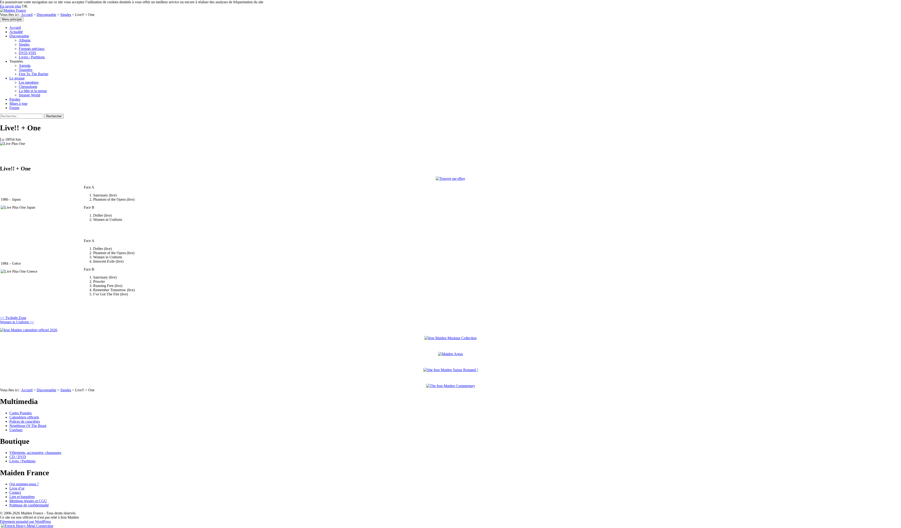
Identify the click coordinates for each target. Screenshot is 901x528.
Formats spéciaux (32, 49)
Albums (25, 40)
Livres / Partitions (32, 57)
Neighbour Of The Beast (27, 426)
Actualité (16, 32)
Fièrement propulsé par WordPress (25, 522)
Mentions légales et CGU (28, 501)
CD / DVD (17, 457)
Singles (65, 15)
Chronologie (28, 87)
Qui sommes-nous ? (24, 484)
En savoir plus (10, 6)
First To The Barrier (33, 74)
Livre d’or (16, 488)
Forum (14, 108)
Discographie (46, 15)
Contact (15, 492)
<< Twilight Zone (13, 318)
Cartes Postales (20, 413)
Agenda (25, 66)
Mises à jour (18, 104)
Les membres (28, 82)
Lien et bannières (22, 497)
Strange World (29, 95)
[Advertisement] (55, 308)
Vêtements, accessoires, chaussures (35, 453)
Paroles (14, 99)
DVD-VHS (27, 53)
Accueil (27, 15)
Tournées (25, 70)
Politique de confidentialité (29, 505)
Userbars (16, 430)
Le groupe (17, 78)
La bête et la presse (33, 91)
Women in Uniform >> (17, 322)
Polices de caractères (24, 421)
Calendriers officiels (24, 417)
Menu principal (12, 19)
